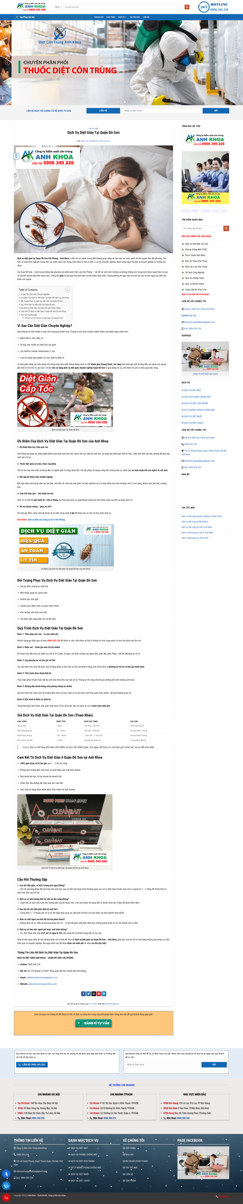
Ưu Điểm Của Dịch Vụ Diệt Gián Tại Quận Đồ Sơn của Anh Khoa (45, 298)
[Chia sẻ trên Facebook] (83, 993)
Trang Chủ (98, 17)
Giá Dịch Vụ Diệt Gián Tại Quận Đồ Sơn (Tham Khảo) (41, 308)
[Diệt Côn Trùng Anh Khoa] (31, 7)
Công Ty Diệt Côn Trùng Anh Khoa (199, 309)
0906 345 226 (190, 444)
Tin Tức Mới (135, 17)
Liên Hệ (146, 17)
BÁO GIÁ (129, 1154)
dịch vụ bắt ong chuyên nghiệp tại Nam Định (202, 516)
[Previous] (7, 62)
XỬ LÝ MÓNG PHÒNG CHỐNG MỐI (199, 410)
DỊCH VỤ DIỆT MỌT (192, 390)
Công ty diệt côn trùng (56, 1195)
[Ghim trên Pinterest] (98, 993)
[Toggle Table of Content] (66, 290)
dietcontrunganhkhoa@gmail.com (199, 322)
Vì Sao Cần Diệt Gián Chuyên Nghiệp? (35, 294)
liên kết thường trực (112, 1004)
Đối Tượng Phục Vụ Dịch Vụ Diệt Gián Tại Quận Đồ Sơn (42, 301)
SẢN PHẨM (130, 1180)
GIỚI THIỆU (130, 1148)
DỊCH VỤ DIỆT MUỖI (193, 416)
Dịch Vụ (121, 17)
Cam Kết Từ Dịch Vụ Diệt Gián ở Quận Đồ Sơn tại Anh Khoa (43, 311)
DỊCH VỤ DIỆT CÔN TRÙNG (196, 403)
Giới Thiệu (110, 17)
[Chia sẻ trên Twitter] (88, 993)
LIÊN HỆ (129, 1174)
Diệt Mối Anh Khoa (103, 141)
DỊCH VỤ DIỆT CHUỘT (193, 423)
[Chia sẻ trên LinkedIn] (104, 993)
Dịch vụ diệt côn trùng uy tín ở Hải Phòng (46, 519)
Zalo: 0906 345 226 (192, 328)
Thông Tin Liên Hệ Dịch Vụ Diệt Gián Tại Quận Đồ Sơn (44, 318)
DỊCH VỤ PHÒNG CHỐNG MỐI (197, 397)
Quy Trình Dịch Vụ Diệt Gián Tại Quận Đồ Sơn (38, 304)
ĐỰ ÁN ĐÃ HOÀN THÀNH (136, 1161)
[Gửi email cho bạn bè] (93, 993)
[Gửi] (187, 7)
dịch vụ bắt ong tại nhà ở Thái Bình (197, 532)
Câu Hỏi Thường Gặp (29, 315)
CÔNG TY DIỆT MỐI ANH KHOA (205, 374)
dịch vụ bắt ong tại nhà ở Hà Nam (197, 527)
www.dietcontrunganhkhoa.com (43, 984)
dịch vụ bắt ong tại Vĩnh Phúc (195, 538)
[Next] (235, 62)
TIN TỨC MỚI (131, 1167)
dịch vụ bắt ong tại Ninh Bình (195, 521)
